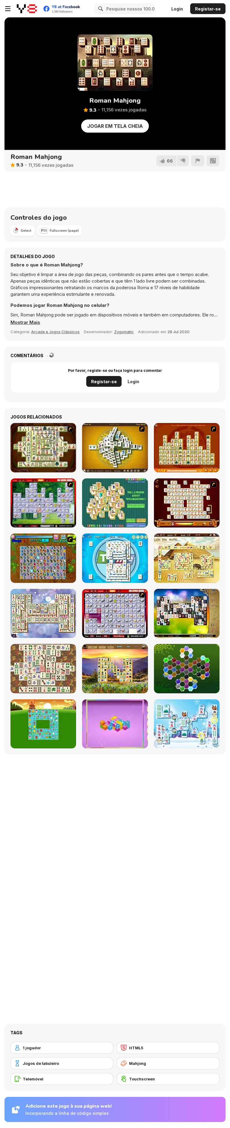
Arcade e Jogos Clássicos (55, 331)
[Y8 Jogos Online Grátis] (27, 8)
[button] (25, 322)
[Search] (99, 8)
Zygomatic (124, 331)
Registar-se (208, 8)
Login (177, 8)
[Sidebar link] (8, 9)
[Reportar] (197, 160)
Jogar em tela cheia (115, 126)
